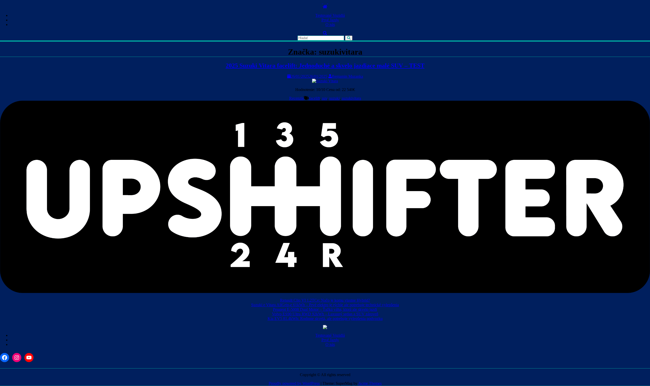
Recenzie (296, 98)
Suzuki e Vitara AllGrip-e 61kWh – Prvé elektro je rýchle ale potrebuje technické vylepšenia (325, 305)
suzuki (334, 98)
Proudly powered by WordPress (294, 383)
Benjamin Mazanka (347, 76)
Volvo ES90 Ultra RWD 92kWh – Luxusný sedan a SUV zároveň (325, 314)
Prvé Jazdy (330, 20)
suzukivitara (351, 98)
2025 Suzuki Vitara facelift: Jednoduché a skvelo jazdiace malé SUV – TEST (325, 65)
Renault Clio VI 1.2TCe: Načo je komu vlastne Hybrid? (325, 300)
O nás (330, 24)
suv (324, 98)
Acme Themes (370, 383)
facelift (314, 98)
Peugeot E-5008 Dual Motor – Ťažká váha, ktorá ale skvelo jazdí (325, 309)
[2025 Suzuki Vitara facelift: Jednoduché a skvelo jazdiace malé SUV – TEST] (325, 81)
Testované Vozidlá (330, 15)
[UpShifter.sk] (325, 7)
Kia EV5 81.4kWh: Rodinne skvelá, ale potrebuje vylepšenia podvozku (325, 318)
